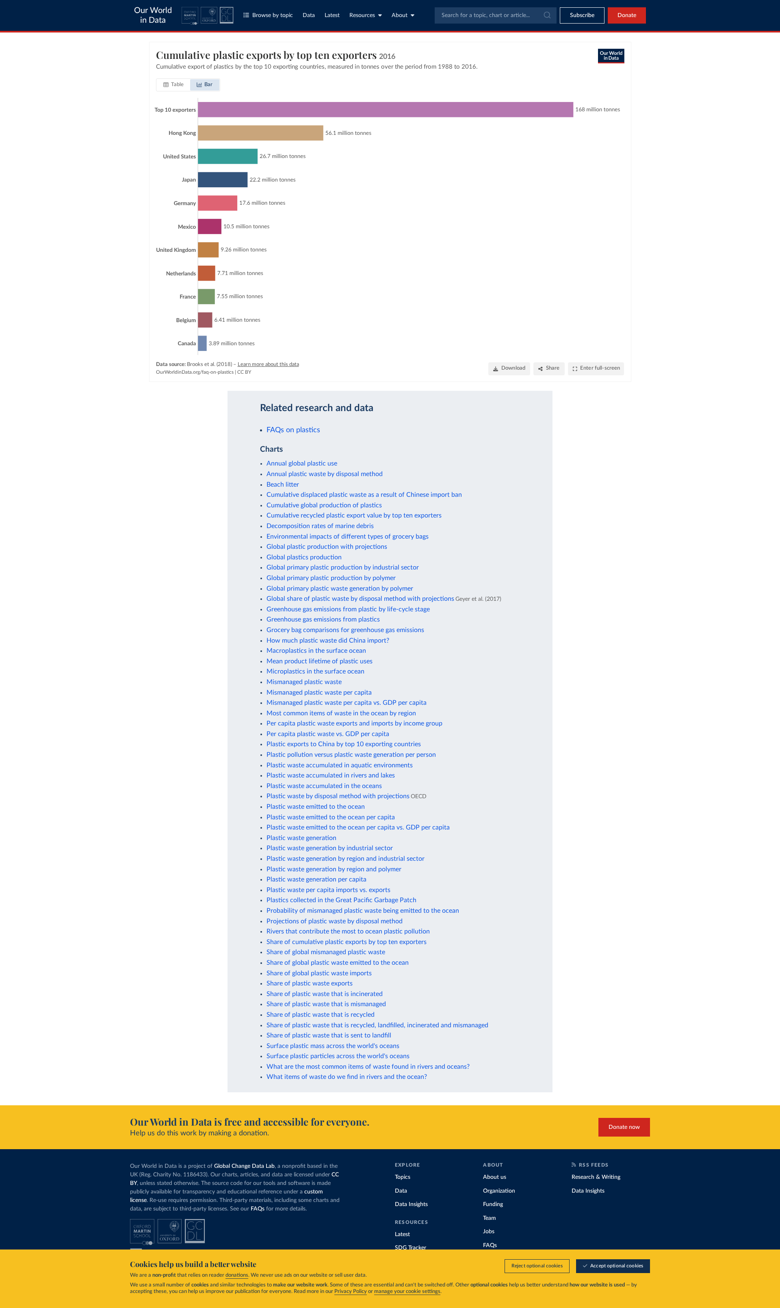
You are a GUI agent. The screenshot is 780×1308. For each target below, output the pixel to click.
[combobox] (496, 15)
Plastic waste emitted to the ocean (315, 806)
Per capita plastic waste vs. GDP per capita (327, 734)
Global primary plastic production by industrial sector (342, 567)
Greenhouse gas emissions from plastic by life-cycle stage (348, 609)
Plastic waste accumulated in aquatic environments (339, 765)
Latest (332, 15)
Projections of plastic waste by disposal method (334, 921)
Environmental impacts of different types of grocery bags (347, 536)
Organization (499, 1191)
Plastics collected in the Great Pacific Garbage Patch (341, 900)
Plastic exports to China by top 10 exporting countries (343, 744)
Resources (362, 15)
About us (494, 1177)
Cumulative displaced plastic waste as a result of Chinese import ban (364, 495)
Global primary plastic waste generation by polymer (339, 588)
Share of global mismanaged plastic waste (325, 952)
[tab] (174, 85)
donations (236, 1275)
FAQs (257, 1209)
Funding (493, 1204)
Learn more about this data (268, 364)
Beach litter (282, 484)
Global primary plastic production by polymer (331, 578)
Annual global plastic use (301, 463)
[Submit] (546, 15)
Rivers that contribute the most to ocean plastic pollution (348, 931)
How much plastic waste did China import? (327, 640)
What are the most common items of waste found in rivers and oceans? (368, 1066)
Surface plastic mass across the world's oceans (332, 1046)
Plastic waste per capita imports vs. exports (328, 890)
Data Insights (411, 1204)
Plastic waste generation (301, 838)
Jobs (488, 1231)
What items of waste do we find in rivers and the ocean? (346, 1077)
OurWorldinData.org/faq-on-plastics (195, 372)
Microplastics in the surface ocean (315, 671)
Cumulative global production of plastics (324, 505)
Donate (627, 15)
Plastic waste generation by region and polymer (333, 869)
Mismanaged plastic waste (304, 682)
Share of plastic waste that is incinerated (324, 994)
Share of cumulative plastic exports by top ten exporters (346, 942)
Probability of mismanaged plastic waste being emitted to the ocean (362, 910)
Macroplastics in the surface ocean (316, 651)
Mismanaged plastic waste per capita (319, 692)
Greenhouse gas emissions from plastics (323, 619)
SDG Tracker (410, 1248)
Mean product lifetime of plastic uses (319, 661)
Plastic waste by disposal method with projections (338, 796)
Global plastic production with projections (326, 547)
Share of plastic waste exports (309, 983)
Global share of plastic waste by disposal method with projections (360, 599)
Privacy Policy (350, 1291)
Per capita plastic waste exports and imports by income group (354, 723)
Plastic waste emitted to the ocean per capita (330, 817)
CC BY (244, 372)
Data (309, 15)
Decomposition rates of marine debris (320, 526)
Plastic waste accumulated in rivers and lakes (330, 775)
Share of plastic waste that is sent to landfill (328, 1035)
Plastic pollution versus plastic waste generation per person (351, 754)
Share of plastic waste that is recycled (320, 1014)
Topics (402, 1177)
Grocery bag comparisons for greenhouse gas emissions (345, 630)
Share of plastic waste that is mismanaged (326, 1004)
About (399, 15)
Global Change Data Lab (244, 1166)
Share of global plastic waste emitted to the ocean (337, 962)
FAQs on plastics (293, 430)
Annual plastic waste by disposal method (324, 474)
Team (489, 1218)
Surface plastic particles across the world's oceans (338, 1056)
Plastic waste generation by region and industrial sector (345, 858)
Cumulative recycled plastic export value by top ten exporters (354, 515)
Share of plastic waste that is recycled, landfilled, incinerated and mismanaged (377, 1025)
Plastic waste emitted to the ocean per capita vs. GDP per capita (358, 827)
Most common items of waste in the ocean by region (341, 713)
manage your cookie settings (407, 1291)
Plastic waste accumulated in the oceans (324, 786)
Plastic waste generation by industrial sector (329, 848)
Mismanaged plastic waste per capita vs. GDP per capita (346, 702)
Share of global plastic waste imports (319, 973)
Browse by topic (272, 15)
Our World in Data (153, 15)
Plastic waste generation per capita (316, 879)
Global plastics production (304, 557)
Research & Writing (596, 1177)
